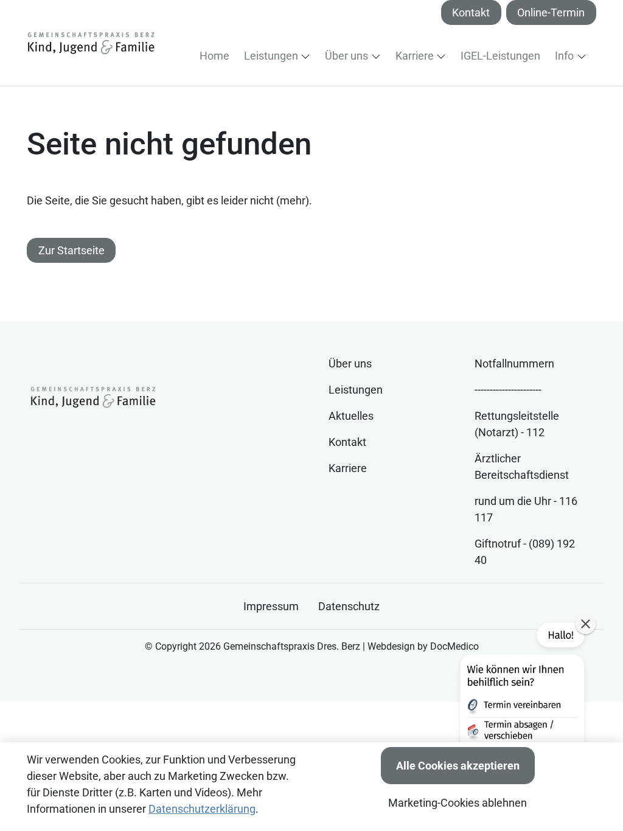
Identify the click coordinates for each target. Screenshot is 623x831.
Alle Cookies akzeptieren (458, 765)
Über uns (350, 363)
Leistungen (356, 389)
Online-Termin (551, 12)
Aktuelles (351, 415)
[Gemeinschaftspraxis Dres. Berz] (91, 43)
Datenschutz (349, 606)
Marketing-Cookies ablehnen (457, 802)
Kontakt (471, 12)
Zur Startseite (71, 250)
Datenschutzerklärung (202, 808)
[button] (217, 55)
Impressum (271, 606)
